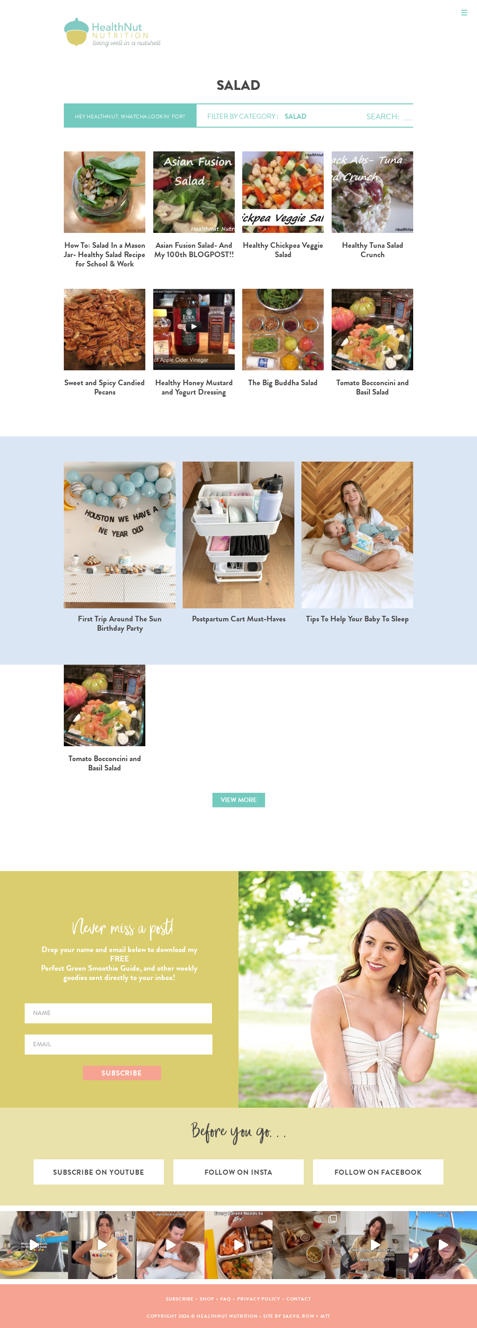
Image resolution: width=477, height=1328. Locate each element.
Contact (298, 1298)
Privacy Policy (258, 1298)
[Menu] (464, 13)
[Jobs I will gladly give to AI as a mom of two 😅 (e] (375, 1245)
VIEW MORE (239, 800)
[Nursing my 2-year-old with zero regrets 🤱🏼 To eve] (170, 1245)
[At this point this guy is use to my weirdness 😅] (443, 1245)
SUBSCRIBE (122, 1073)
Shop (207, 1298)
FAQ (226, 1298)
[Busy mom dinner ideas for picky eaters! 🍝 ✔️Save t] (34, 1245)
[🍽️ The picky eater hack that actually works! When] (238, 1245)
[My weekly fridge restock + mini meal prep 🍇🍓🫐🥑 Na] (102, 1245)
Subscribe (180, 1298)
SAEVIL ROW (298, 1316)
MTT (325, 1316)
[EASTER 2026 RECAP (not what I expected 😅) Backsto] (307, 1245)
